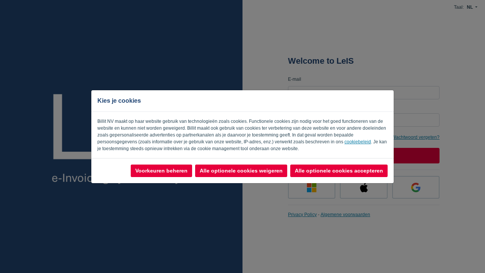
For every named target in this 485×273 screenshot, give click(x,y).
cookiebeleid (357, 141)
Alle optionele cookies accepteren (339, 171)
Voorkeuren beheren (161, 171)
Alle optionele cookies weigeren (241, 171)
